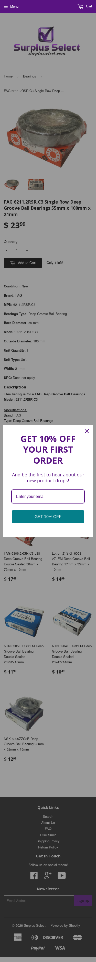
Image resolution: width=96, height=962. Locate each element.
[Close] (87, 431)
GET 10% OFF (48, 516)
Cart (88, 6)
